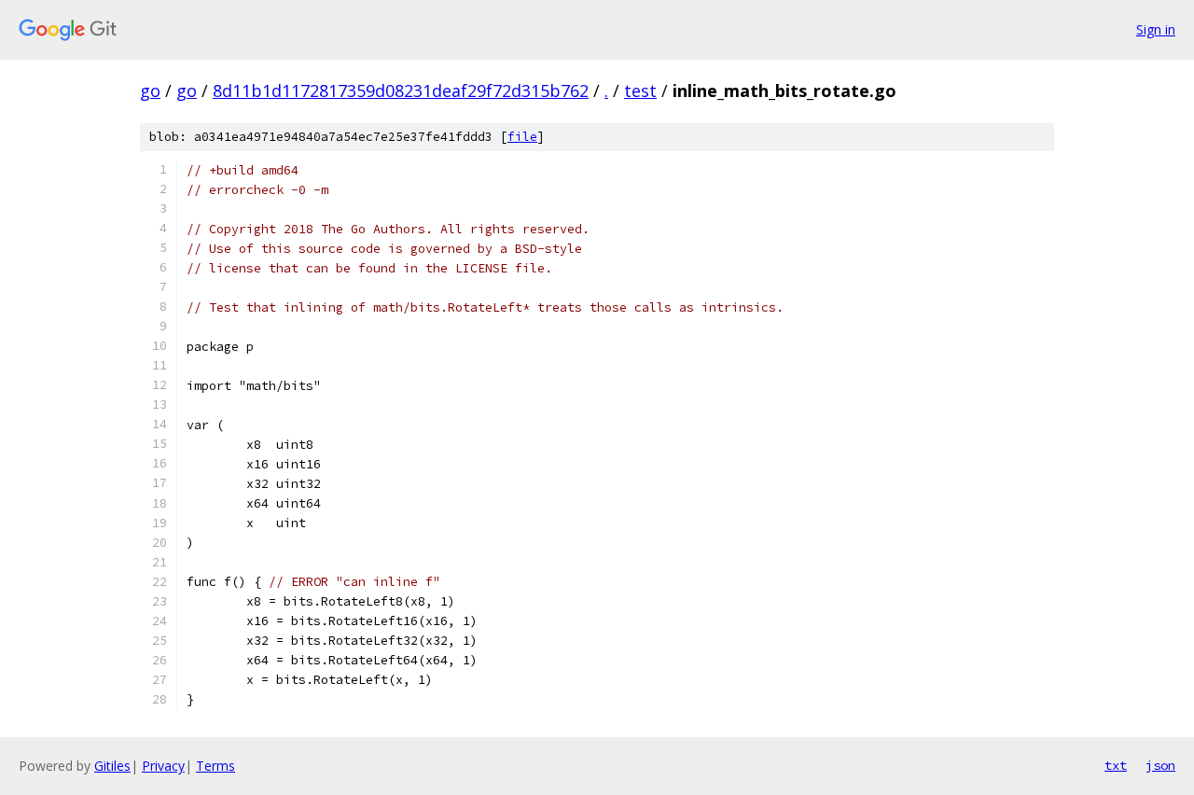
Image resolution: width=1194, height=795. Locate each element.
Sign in (1155, 29)
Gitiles (112, 765)
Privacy (163, 765)
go (150, 90)
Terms (215, 765)
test (640, 90)
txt (1115, 765)
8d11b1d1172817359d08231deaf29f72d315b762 (401, 90)
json (1160, 765)
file (522, 137)
